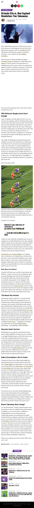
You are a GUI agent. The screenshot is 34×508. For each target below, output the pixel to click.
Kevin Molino (7, 368)
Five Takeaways (15, 444)
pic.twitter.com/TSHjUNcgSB (14, 228)
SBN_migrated (25, 444)
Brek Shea (4, 269)
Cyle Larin (29, 310)
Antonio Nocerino (18, 286)
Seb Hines (6, 421)
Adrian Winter (19, 366)
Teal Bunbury (5, 254)
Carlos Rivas (29, 366)
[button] (2, 2)
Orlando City (23, 50)
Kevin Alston (12, 321)
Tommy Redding (16, 254)
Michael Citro (11, 21)
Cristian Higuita (8, 364)
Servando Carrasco (6, 61)
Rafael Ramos (23, 323)
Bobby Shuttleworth (19, 348)
